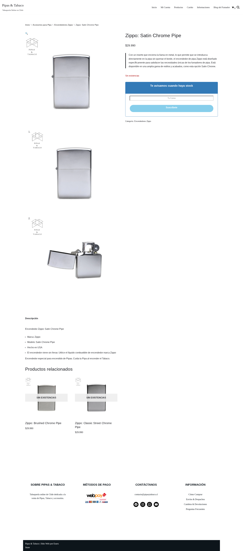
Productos (178, 7)
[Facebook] (136, 504)
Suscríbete (171, 107)
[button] (26, 33)
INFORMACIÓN (195, 484)
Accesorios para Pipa (42, 25)
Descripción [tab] (31, 318)
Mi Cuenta (165, 7)
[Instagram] (142, 504)
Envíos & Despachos (195, 499)
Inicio (154, 7)
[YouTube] (156, 504)
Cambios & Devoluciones (195, 504)
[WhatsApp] (149, 504)
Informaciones (203, 7)
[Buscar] (238, 7)
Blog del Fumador (222, 7)
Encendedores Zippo (63, 25)
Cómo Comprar (195, 494)
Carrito (190, 7)
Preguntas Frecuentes (195, 509)
